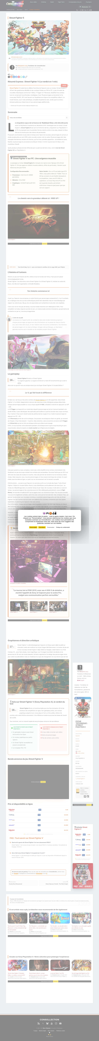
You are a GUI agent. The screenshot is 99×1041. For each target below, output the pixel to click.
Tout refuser (42, 527)
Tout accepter (33, 527)
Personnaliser (50, 527)
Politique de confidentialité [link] (63, 527)
